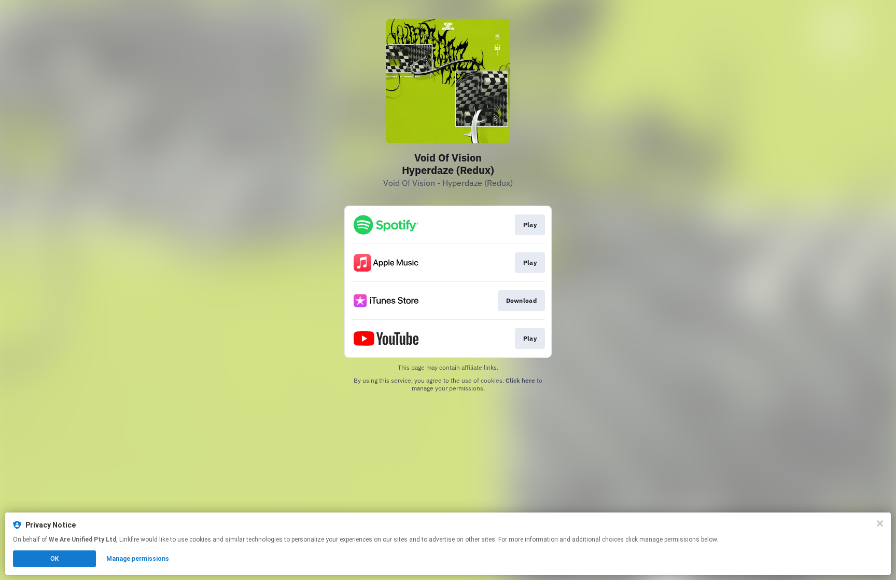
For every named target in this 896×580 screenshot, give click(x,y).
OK (54, 558)
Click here (520, 380)
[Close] (880, 523)
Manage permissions (137, 558)
